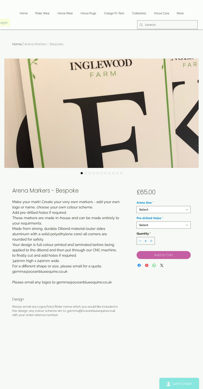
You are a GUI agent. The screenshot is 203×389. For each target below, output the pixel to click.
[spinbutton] (145, 241)
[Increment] (151, 241)
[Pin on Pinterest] (146, 265)
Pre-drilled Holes (150, 218)
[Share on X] (161, 265)
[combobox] (164, 209)
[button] (114, 13)
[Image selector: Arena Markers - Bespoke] (82, 173)
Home (17, 44)
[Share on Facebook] (139, 265)
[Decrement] (140, 241)
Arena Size (145, 202)
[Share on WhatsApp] (154, 265)
